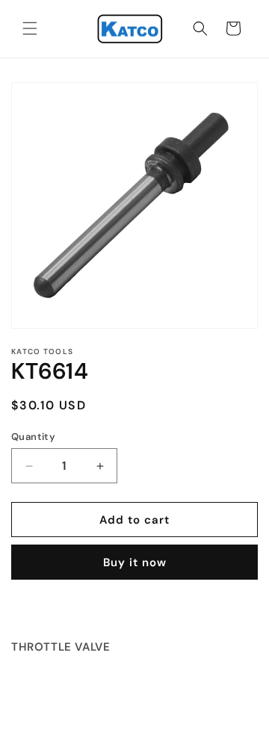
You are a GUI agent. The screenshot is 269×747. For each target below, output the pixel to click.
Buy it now (135, 562)
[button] (29, 28)
